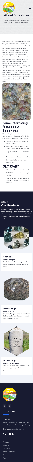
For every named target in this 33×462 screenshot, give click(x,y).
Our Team (6, 448)
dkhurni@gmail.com (17, 429)
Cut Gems (8, 257)
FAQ (4, 458)
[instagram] (4, 406)
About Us (6, 445)
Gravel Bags (9, 309)
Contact (5, 455)
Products (6, 442)
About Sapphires (9, 452)
